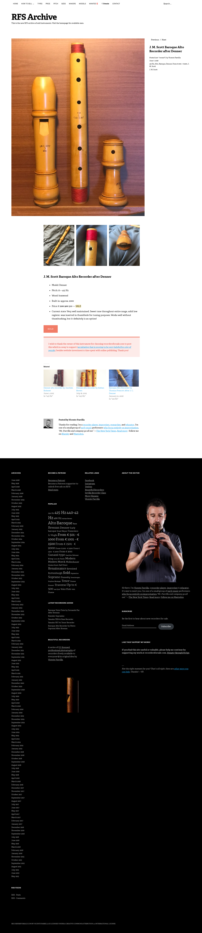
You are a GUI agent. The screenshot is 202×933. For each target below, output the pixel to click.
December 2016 (17, 827)
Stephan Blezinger (54, 581)
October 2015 (16, 860)
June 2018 (15, 771)
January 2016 (16, 853)
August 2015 (16, 866)
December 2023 (17, 572)
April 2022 (15, 637)
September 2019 (18, 722)
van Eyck (57, 589)
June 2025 (15, 513)
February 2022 (17, 644)
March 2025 (16, 523)
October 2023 (16, 578)
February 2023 (17, 604)
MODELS (82, 3)
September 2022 (18, 621)
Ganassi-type (56, 555)
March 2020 (16, 706)
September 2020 (18, 690)
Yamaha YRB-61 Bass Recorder (60, 619)
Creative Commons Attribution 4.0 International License (90, 924)
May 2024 (15, 555)
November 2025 (17, 500)
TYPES (40, 3)
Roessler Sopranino (56, 616)
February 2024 (17, 565)
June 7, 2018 (153, 61)
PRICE (48, 3)
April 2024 (15, 559)
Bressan (53, 528)
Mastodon (78, 434)
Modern (70, 558)
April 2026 (15, 487)
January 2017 (16, 824)
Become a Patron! (56, 480)
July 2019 (15, 729)
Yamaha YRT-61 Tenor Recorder (61, 622)
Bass (75, 523)
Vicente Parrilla (174, 58)
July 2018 (15, 768)
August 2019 (16, 726)
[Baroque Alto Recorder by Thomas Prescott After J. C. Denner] (124, 378)
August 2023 (16, 585)
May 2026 (15, 483)
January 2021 (16, 680)
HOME (15, 3)
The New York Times (106, 431)
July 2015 (15, 870)
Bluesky (65, 434)
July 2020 (15, 696)
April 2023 (15, 598)
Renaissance (57, 568)
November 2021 (17, 654)
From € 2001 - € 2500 (64, 548)
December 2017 (17, 788)
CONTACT (116, 3)
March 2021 (15, 673)
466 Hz (58, 518)
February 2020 (17, 709)
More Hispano (92, 496)
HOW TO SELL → (27, 3)
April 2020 (15, 703)
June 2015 (15, 873)
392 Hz (51, 513)
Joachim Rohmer (72, 555)
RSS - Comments (18, 898)
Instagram (90, 483)
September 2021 (17, 657)
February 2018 (17, 785)
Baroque (162, 64)
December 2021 (17, 650)
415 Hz (151, 64)
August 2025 (16, 506)
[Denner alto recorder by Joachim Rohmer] (59, 378)
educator (130, 424)
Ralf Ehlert (63, 565)
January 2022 (16, 647)
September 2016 (18, 834)
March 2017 (15, 817)
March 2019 (16, 742)
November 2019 (17, 719)
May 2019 (15, 735)
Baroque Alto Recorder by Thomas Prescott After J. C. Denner (121, 391)
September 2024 (18, 542)
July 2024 (15, 549)
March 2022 (16, 641)
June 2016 (15, 840)
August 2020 (16, 693)
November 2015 (17, 857)
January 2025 (16, 529)
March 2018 (16, 781)
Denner (169, 64)
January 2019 (16, 748)
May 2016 (15, 844)
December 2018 (17, 752)
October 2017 (16, 794)
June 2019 (15, 732)
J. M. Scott (153, 70)
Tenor (66, 581)
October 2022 (16, 618)
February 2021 (17, 677)
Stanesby (65, 577)
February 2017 (17, 821)
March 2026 (16, 490)
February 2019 (17, 745)
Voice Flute (66, 589)
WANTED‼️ (93, 3)
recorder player (90, 424)
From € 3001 (65, 551)
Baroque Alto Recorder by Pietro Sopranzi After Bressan (61, 627)
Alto (156, 64)
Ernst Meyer (62, 531)
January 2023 (16, 608)
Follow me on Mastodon (172, 597)
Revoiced (72, 568)
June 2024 (15, 552)
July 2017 (15, 804)
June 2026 (15, 480)
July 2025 (15, 510)
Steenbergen (75, 577)
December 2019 (17, 716)
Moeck (61, 561)
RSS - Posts (16, 895)
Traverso (60, 585)
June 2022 (15, 631)
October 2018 (16, 758)
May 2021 (15, 667)
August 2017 (16, 801)
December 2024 (17, 532)
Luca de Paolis (59, 559)
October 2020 (16, 686)
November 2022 (17, 614)
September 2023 (18, 581)
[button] (60, 246)
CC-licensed (64, 647)
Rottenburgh (55, 573)
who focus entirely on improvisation (121, 427)
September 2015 (18, 863)
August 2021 (16, 660)
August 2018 (16, 765)
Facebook (89, 480)
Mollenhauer (72, 561)
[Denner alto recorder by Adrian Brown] (91, 378)
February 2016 (17, 850)
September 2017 (17, 798)
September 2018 (18, 762)
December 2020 (17, 683)
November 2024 (17, 536)
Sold (66, 572)
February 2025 (17, 526)
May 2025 (15, 516)
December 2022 (17, 611)
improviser (104, 424)
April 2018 (15, 778)
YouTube (35, 916)
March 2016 (16, 847)
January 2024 (16, 568)
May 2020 (15, 699)
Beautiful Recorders (94, 489)
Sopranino (74, 573)
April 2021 (15, 670)
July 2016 (15, 837)
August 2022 (16, 624)
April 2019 (15, 739)
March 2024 (16, 562)
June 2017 (15, 808)
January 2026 (16, 496)
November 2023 (17, 575)
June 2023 (15, 591)
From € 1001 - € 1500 (180, 64)
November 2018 (17, 755)
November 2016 (17, 830)
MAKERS (72, 3)
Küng (50, 558)
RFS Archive (34, 17)
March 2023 (16, 601)
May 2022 (15, 634)
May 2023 (15, 595)
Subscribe (166, 626)
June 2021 (15, 663)
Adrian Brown (67, 519)
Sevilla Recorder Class (95, 492)
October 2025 (16, 503)
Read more (122, 431)
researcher (115, 424)
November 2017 (17, 791)
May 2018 (15, 775)
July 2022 (15, 627)
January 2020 (16, 712)
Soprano (54, 577)
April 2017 (15, 814)
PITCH (55, 3)
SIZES (63, 3)
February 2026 (17, 493)
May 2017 (15, 811)
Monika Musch (53, 565)
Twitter (88, 486)
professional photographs (60, 650)
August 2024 (16, 546)
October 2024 (16, 539)
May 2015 (15, 876)
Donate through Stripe (178, 652)
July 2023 (15, 588)
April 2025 (15, 519)
